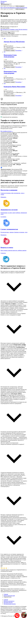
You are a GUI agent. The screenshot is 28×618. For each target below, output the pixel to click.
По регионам (23, 7)
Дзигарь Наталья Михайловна (14, 41)
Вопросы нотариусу (9, 601)
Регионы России (8, 602)
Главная (6, 599)
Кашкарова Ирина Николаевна (14, 86)
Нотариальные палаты (10, 603)
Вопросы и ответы (15, 7)
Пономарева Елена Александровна (10, 56)
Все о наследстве (5, 7)
